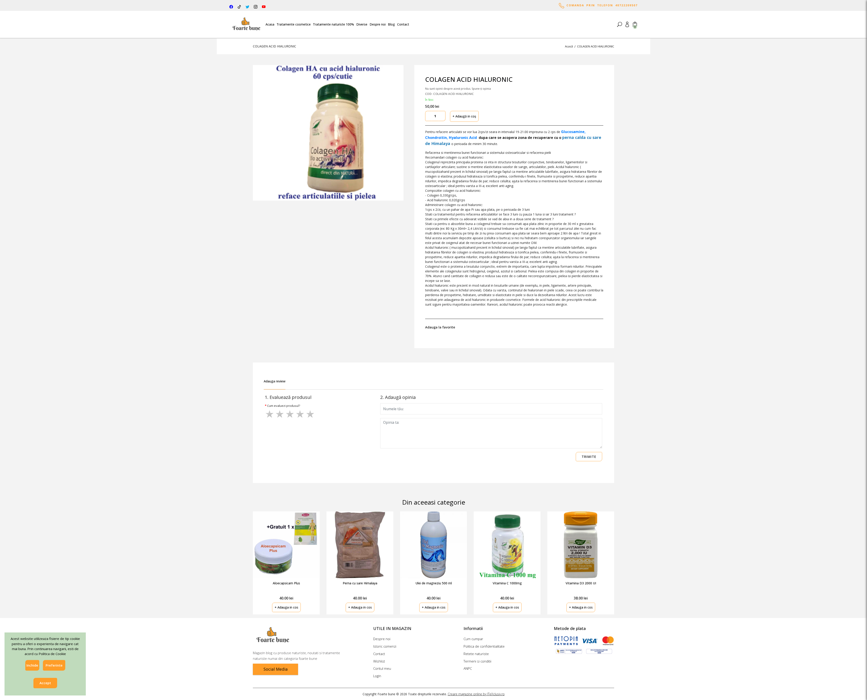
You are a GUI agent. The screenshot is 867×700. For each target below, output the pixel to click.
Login (377, 676)
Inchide (32, 665)
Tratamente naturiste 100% (333, 24)
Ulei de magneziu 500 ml (433, 583)
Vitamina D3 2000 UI (581, 583)
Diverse (361, 24)
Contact (403, 24)
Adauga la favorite (441, 327)
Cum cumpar (473, 639)
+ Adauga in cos (286, 607)
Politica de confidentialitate (484, 646)
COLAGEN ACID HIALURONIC (595, 46)
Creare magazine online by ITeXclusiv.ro (476, 694)
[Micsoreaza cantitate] (428, 116)
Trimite (589, 456)
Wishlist (379, 661)
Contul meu (382, 668)
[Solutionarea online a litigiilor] (599, 651)
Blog (391, 24)
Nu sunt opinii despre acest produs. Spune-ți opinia (458, 89)
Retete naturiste (476, 653)
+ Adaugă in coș (464, 116)
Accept (45, 683)
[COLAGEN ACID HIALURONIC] (328, 133)
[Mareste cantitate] (442, 116)
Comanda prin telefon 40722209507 (601, 5)
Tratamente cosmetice (294, 24)
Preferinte (54, 665)
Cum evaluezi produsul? (283, 405)
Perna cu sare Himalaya (360, 583)
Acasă (569, 46)
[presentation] (629, 558)
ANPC (468, 668)
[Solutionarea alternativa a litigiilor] (569, 651)
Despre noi (378, 24)
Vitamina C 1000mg (507, 583)
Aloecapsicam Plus (286, 583)
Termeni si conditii (477, 661)
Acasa (270, 24)
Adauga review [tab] (274, 381)
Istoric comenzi (384, 646)
